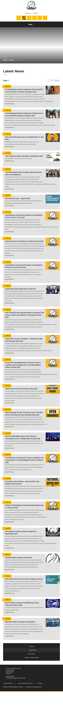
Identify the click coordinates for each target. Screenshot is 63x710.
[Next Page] (52, 80)
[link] (48, 80)
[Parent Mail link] (34, 18)
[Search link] (45, 18)
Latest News (19, 60)
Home (5, 60)
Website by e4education (34, 687)
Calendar (31, 646)
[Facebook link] (18, 18)
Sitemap (40, 683)
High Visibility (8, 683)
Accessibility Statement (25, 683)
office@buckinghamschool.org (15, 678)
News (11, 60)
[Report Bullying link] (29, 18)
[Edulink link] (39, 18)
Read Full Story (9, 103)
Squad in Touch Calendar (31, 657)
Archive (57, 80)
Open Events (31, 654)
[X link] (24, 18)
